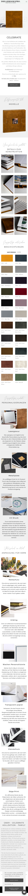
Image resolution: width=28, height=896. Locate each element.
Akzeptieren (14, 880)
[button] (3, 19)
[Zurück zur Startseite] (10, 2)
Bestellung (14, 84)
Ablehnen (8, 884)
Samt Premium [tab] (11, 252)
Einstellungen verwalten (14, 889)
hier (15, 76)
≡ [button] (26, 1)
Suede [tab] (19, 252)
